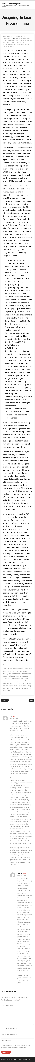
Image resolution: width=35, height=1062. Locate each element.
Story (28, 38)
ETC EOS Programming (22, 40)
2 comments (6, 38)
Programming (22, 38)
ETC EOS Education (10, 40)
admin (19, 873)
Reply (14, 716)
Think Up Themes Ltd (13, 1059)
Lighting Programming (18, 44)
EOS (17, 38)
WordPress (27, 1059)
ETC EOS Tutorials (16, 42)
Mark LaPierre (8, 36)
